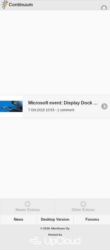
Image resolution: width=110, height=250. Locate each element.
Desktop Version (55, 220)
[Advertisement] (53, 45)
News (18, 220)
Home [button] (104, 8)
